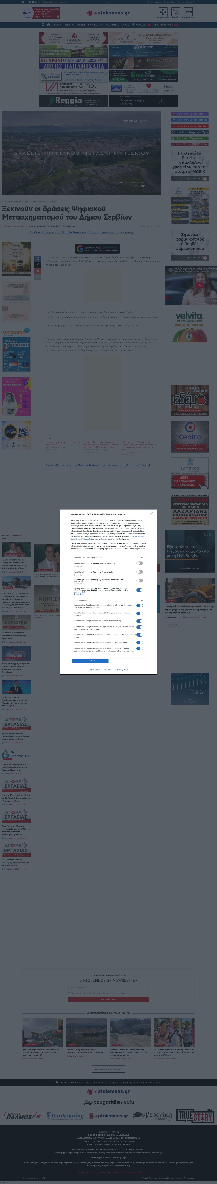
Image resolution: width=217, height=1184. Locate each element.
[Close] (152, 514)
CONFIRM (90, 661)
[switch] (139, 563)
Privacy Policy (122, 670)
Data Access (108, 670)
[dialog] (108, 592)
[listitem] (108, 557)
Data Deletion (94, 670)
